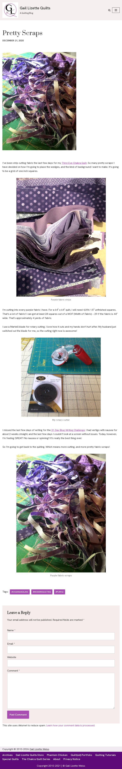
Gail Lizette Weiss (39, 749)
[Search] (109, 10)
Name (11, 630)
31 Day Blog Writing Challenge (68, 430)
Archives (7, 755)
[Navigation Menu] (116, 10)
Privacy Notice (71, 759)
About (56, 759)
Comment (13, 670)
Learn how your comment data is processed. (70, 725)
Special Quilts (10, 759)
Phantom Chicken (57, 755)
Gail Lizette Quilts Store (30, 755)
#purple (60, 592)
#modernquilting (42, 592)
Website (11, 657)
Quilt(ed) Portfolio (81, 755)
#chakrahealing (19, 592)
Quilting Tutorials (105, 755)
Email (11, 643)
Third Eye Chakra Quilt (74, 163)
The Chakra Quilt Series (36, 759)
